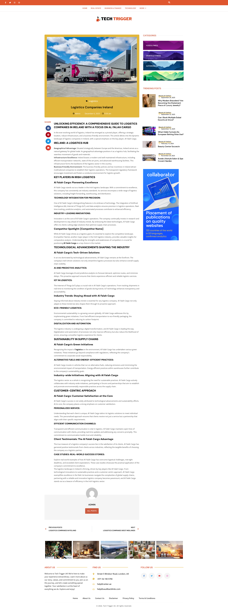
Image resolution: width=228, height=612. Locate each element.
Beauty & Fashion (165, 96)
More (142, 8)
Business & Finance (113, 8)
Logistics (93, 101)
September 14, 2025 (168, 129)
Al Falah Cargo (70, 243)
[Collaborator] (161, 239)
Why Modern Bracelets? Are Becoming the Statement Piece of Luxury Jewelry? (170, 103)
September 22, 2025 (168, 114)
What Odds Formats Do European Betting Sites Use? (171, 133)
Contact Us (99, 598)
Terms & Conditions (147, 598)
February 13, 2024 (167, 143)
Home (84, 8)
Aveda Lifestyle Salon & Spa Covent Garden (170, 159)
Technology (130, 8)
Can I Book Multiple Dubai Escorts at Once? (169, 118)
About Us (86, 598)
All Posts (92, 511)
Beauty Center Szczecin (169, 146)
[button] (48, 128)
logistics (79, 349)
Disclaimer (113, 598)
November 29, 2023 (168, 156)
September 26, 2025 (168, 97)
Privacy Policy (128, 598)
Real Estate (96, 8)
